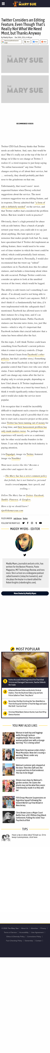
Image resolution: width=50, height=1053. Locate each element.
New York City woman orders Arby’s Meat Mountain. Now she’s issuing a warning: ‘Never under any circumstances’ (31, 754)
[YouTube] (40, 524)
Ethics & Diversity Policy (15, 936)
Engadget (10, 454)
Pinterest (13, 499)
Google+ (26, 499)
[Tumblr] (36, 524)
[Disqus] (25, 879)
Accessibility (24, 932)
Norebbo (16, 458)
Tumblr (4, 499)
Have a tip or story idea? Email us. (26, 835)
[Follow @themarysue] (23, 524)
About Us (24, 928)
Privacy (43, 928)
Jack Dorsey (17, 518)
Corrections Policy (34, 936)
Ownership (29, 941)
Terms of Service (10, 932)
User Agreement (37, 932)
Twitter (29, 454)
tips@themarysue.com (12, 510)
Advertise (34, 928)
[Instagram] (32, 524)
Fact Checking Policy (14, 941)
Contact (38, 941)
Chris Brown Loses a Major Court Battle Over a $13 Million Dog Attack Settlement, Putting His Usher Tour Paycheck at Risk (31, 816)
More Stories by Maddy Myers (25, 593)
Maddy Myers (8, 37)
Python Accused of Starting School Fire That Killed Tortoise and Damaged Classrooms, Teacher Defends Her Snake (27, 682)
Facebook (39, 495)
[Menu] (3, 3)
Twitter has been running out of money (26, 422)
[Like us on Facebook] (27, 524)
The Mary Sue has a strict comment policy (26, 475)
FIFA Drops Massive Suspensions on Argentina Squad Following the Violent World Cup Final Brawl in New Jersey (31, 801)
